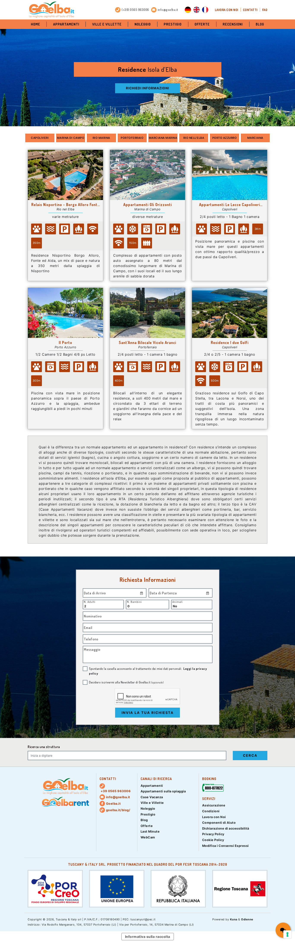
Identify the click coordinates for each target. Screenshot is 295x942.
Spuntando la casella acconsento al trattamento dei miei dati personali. (148, 671)
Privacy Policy (213, 834)
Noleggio (143, 24)
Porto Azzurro (224, 137)
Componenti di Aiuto (219, 822)
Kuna (233, 919)
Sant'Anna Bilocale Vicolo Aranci (147, 342)
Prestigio (173, 24)
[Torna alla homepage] (51, 9)
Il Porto (65, 342)
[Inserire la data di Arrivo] (141, 593)
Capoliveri (40, 137)
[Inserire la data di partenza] (207, 593)
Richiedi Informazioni (147, 88)
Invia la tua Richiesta (148, 712)
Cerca (250, 755)
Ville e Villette (107, 24)
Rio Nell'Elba (193, 137)
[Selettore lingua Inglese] (196, 9)
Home (35, 24)
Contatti (250, 10)
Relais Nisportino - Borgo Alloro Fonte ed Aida (65, 204)
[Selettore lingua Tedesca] (188, 9)
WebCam (148, 837)
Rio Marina (101, 137)
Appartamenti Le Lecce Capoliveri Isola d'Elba (229, 204)
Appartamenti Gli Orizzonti (147, 204)
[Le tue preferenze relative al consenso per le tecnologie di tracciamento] (287, 934)
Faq (265, 10)
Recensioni (233, 24)
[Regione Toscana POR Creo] (55, 888)
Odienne (247, 919)
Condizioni (211, 811)
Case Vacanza (152, 797)
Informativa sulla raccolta (147, 936)
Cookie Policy (213, 840)
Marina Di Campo (70, 137)
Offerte (202, 24)
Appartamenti (66, 24)
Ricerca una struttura (44, 747)
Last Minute (150, 831)
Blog (260, 24)
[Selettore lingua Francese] (205, 9)
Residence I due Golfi (230, 342)
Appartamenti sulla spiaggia (163, 791)
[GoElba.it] (65, 786)
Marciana (255, 137)
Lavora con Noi (226, 10)
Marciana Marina (163, 137)
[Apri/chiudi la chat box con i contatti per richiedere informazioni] (283, 930)
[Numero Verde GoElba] (213, 788)
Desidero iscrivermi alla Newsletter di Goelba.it (126, 682)
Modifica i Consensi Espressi (225, 846)
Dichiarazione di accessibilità (225, 828)
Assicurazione (213, 805)
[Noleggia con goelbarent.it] (65, 802)
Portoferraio (132, 137)
